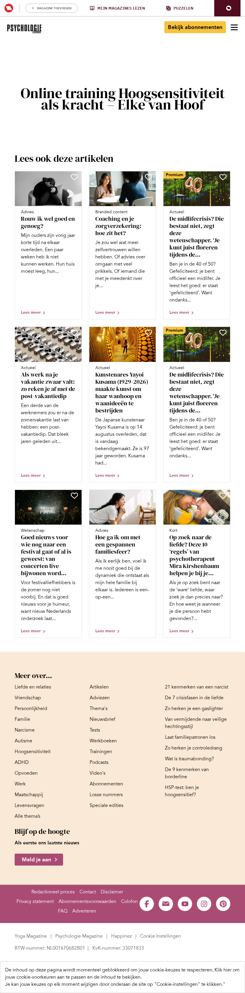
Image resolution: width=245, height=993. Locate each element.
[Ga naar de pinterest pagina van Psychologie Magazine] (223, 904)
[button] (227, 8)
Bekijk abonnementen (195, 27)
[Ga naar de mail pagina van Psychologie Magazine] (166, 904)
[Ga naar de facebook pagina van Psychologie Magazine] (147, 904)
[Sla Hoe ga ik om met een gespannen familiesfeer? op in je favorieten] (148, 495)
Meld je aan (36, 859)
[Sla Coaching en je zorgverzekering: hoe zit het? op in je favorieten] (148, 177)
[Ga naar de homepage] (24, 29)
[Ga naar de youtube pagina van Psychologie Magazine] (185, 904)
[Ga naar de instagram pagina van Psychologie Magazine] (204, 904)
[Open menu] (234, 27)
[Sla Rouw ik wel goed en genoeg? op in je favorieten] (74, 177)
